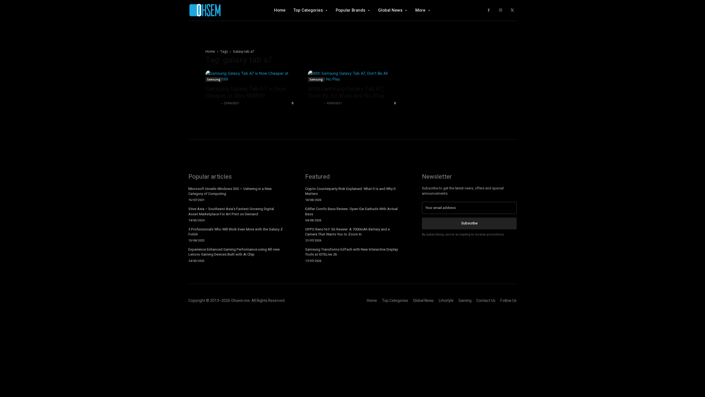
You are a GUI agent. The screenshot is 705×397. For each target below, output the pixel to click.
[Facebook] (488, 10)
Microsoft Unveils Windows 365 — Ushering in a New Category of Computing (230, 191)
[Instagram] (500, 10)
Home (210, 51)
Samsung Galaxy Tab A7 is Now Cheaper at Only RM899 (246, 92)
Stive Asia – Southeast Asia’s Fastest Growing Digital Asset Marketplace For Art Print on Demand (231, 211)
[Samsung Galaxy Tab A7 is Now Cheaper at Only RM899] (250, 76)
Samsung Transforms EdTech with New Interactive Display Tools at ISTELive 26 (351, 252)
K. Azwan (212, 103)
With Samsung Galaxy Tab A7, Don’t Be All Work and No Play (346, 92)
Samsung (213, 79)
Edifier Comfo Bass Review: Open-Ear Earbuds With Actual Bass (351, 211)
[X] (512, 10)
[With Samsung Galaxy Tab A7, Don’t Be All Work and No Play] (352, 76)
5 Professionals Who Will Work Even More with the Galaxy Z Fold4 (235, 232)
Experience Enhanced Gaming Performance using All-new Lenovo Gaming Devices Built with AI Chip (234, 252)
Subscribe (469, 223)
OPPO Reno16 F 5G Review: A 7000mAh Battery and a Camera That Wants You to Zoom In (347, 232)
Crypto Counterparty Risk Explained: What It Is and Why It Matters (350, 191)
